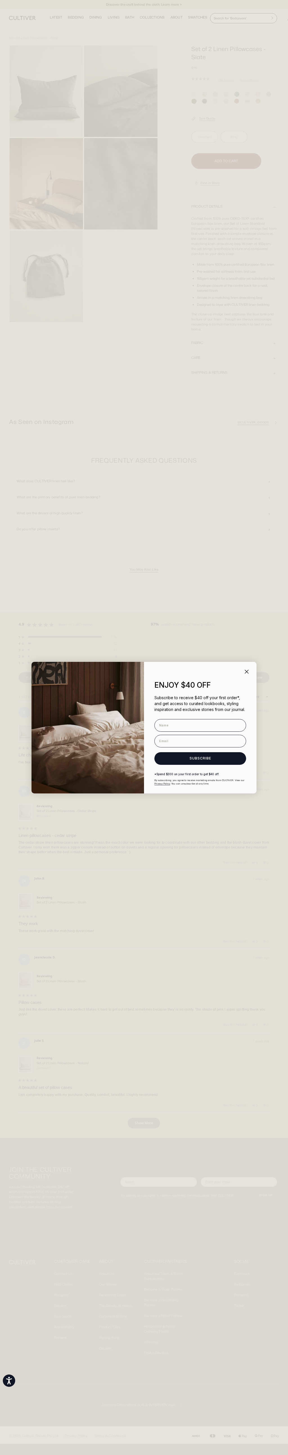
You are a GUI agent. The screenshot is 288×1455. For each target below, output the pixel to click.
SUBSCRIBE (200, 758)
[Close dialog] (246, 671)
